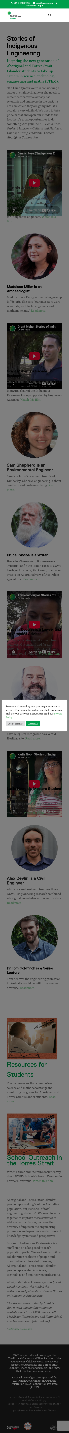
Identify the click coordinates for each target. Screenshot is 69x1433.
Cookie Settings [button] (15, 723)
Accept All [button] (33, 723)
